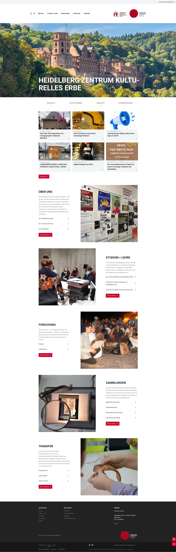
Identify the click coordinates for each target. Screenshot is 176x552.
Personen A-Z (67, 511)
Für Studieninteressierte (69, 518)
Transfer (87, 13)
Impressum (53, 549)
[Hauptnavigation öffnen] (31, 13)
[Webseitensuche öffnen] (35, 13)
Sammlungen (65, 13)
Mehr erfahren (44, 235)
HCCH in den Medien (69, 513)
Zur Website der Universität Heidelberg (49, 535)
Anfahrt (116, 523)
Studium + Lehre (52, 13)
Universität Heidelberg (166, 2)
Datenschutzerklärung (44, 549)
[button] (50, 508)
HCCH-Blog (66, 516)
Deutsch (49, 545)
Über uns (41, 13)
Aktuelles (43, 176)
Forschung (76, 13)
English (54, 545)
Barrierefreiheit (61, 549)
